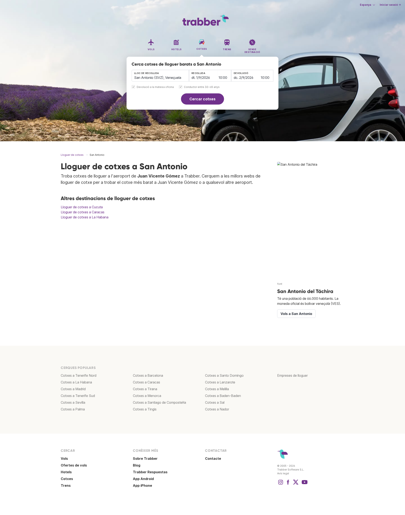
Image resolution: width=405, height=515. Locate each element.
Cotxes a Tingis (145, 409)
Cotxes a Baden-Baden (223, 396)
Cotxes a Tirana (145, 389)
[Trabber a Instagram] (280, 484)
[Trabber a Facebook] (288, 484)
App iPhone (142, 485)
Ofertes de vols (74, 465)
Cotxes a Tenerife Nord (78, 375)
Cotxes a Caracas (146, 382)
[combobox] (160, 76)
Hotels (66, 472)
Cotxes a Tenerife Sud (78, 396)
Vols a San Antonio (296, 314)
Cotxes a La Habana (76, 382)
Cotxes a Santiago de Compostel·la (159, 402)
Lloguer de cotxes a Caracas (82, 212)
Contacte (213, 458)
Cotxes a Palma (73, 409)
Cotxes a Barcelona (148, 375)
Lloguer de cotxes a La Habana (84, 217)
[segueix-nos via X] (295, 484)
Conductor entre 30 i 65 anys (202, 87)
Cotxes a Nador (217, 409)
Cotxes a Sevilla (73, 402)
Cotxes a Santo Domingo (224, 375)
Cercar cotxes (202, 99)
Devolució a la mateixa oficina (155, 87)
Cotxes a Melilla (217, 389)
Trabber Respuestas (150, 472)
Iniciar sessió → (390, 4)
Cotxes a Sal (214, 402)
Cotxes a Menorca (147, 396)
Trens (66, 485)
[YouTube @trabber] (304, 484)
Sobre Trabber (145, 458)
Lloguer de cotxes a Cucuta (82, 207)
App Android (143, 479)
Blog (136, 465)
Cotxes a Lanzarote (220, 382)
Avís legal (283, 473)
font (279, 283)
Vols (64, 458)
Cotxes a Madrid (73, 389)
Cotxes (67, 479)
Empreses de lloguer (292, 375)
